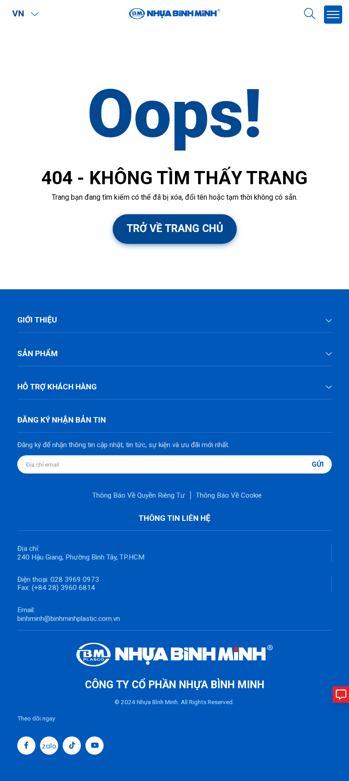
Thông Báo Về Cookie (229, 495)
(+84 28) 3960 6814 (63, 588)
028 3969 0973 (74, 579)
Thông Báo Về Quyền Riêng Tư (138, 495)
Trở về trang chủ (174, 228)
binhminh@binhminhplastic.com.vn (68, 619)
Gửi (318, 464)
